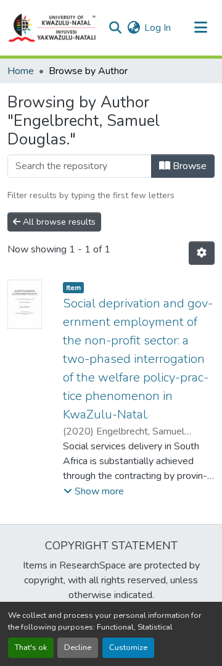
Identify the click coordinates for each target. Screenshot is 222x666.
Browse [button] (188, 166)
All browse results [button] (58, 222)
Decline (77, 647)
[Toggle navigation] (200, 28)
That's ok (31, 647)
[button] (52, 27)
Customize (128, 647)
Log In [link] (157, 28)
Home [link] (20, 71)
